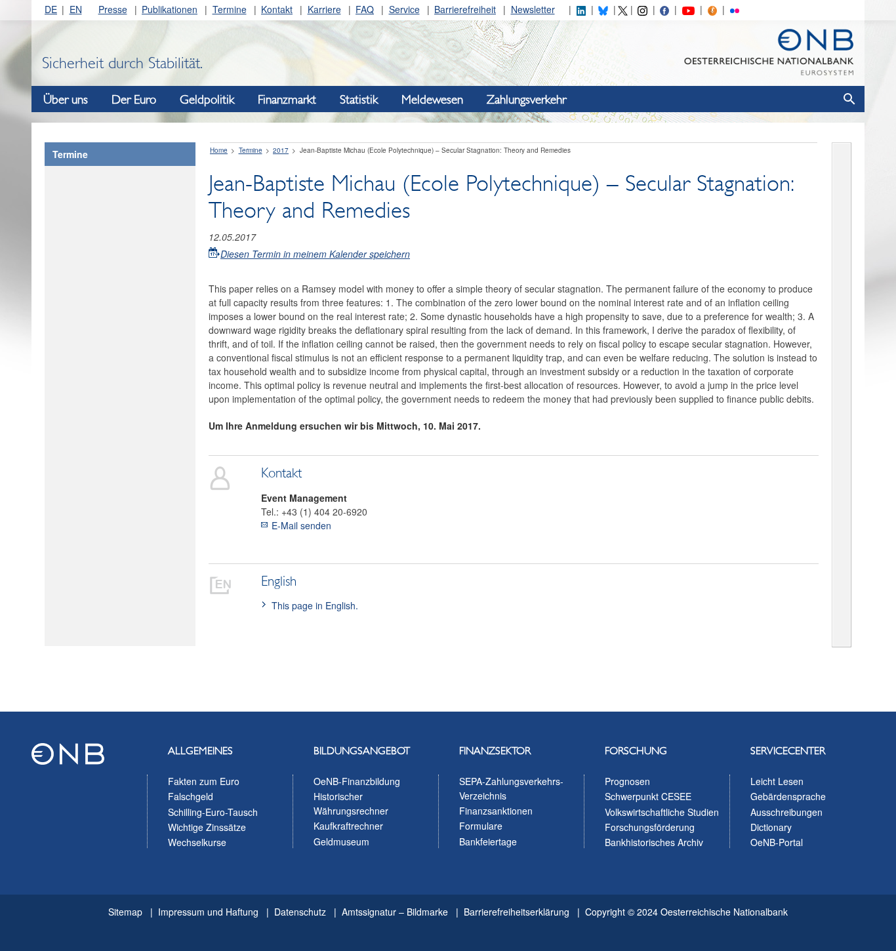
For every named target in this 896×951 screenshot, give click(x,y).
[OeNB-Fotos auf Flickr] (734, 9)
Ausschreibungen (786, 812)
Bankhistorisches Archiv (654, 842)
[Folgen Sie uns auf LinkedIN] (581, 9)
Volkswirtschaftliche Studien (662, 812)
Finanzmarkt (287, 99)
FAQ (365, 9)
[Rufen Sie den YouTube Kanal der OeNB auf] (688, 9)
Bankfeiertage (488, 841)
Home (219, 150)
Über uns (65, 99)
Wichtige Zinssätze (207, 827)
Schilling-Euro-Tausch (213, 812)
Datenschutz (300, 911)
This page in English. (315, 605)
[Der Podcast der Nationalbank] (712, 9)
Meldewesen (432, 99)
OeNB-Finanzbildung (357, 781)
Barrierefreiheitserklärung (516, 911)
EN (76, 9)
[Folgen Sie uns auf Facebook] (664, 9)
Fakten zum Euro (203, 781)
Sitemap (125, 911)
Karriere (324, 9)
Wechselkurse (197, 842)
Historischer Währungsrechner (351, 803)
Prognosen (627, 781)
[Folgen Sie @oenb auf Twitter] (622, 9)
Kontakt (277, 9)
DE (51, 9)
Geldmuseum (341, 841)
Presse (112, 9)
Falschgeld (190, 796)
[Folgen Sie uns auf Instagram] (642, 9)
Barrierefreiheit (465, 9)
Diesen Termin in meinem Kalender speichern (315, 253)
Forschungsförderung (650, 827)
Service (404, 9)
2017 (281, 150)
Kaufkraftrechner (348, 825)
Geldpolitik (207, 99)
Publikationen (169, 9)
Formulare (480, 825)
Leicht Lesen (777, 781)
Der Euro (134, 99)
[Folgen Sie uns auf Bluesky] (603, 9)
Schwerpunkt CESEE (648, 796)
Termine (230, 9)
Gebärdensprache (788, 796)
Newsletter (533, 9)
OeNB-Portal (776, 842)
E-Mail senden (301, 525)
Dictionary (771, 827)
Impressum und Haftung (208, 911)
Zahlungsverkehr (526, 99)
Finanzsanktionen (496, 810)
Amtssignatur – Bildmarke (395, 911)
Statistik (359, 99)
